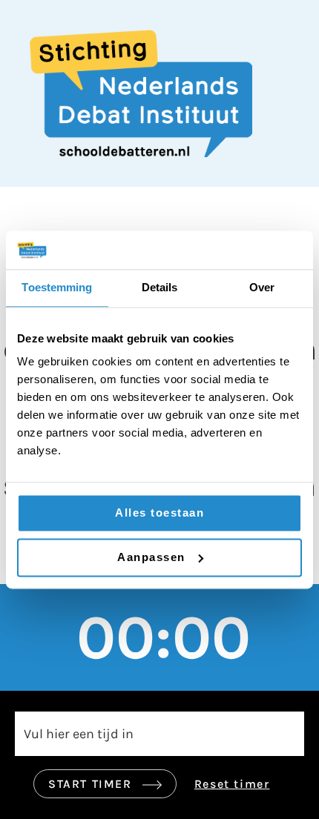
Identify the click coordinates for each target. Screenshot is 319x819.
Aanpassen (151, 557)
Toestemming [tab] (57, 287)
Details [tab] (160, 287)
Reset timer (232, 784)
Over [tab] (261, 287)
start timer (92, 784)
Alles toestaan (159, 513)
